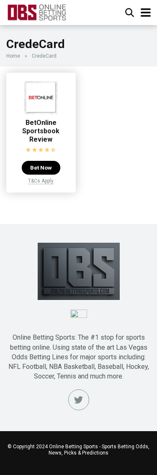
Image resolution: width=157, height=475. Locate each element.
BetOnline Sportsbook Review (40, 131)
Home (13, 56)
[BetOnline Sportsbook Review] (41, 112)
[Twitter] (78, 399)
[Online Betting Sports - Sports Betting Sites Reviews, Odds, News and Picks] (36, 11)
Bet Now (41, 167)
